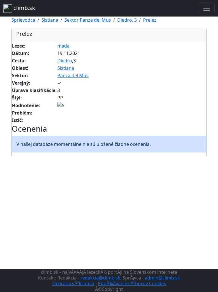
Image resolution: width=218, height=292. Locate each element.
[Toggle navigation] (207, 8)
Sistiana (49, 20)
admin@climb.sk (162, 278)
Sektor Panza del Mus (87, 20)
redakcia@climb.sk (100, 278)
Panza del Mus (73, 75)
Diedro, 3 (127, 20)
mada (63, 46)
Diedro (64, 61)
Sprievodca (23, 20)
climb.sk (23, 8)
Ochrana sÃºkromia (73, 283)
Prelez (149, 20)
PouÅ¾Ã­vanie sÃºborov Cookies (132, 283)
